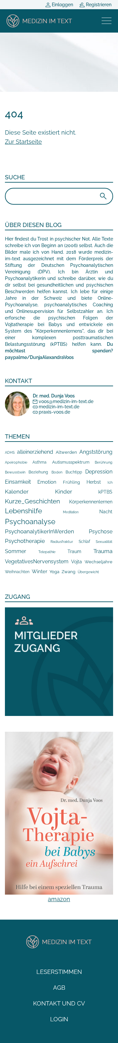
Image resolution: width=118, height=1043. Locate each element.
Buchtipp (74, 472)
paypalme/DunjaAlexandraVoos (39, 357)
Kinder (63, 491)
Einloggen (61, 4)
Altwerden (66, 452)
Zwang (68, 571)
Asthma (39, 462)
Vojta (76, 561)
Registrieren (98, 4)
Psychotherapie (25, 541)
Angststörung (95, 452)
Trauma (102, 551)
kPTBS (105, 492)
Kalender (17, 491)
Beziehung (38, 472)
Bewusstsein (15, 472)
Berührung (103, 462)
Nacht (105, 511)
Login (59, 1019)
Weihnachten (17, 572)
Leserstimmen (59, 971)
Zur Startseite (23, 141)
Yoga (54, 571)
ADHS (10, 452)
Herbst (94, 482)
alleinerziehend (35, 452)
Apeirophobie (16, 462)
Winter (39, 571)
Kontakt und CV (59, 1003)
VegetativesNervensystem (37, 561)
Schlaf (84, 541)
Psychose (100, 531)
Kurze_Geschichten (32, 501)
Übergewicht (88, 572)
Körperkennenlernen (90, 501)
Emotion (46, 482)
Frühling (71, 482)
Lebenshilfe (23, 511)
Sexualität (104, 542)
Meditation (71, 512)
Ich (110, 482)
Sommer (15, 551)
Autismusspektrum (70, 462)
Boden (56, 472)
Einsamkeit (18, 482)
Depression (98, 472)
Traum (74, 551)
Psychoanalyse (30, 521)
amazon (59, 899)
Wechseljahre (98, 561)
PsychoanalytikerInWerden (39, 531)
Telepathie (46, 552)
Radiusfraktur (61, 542)
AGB (59, 987)
